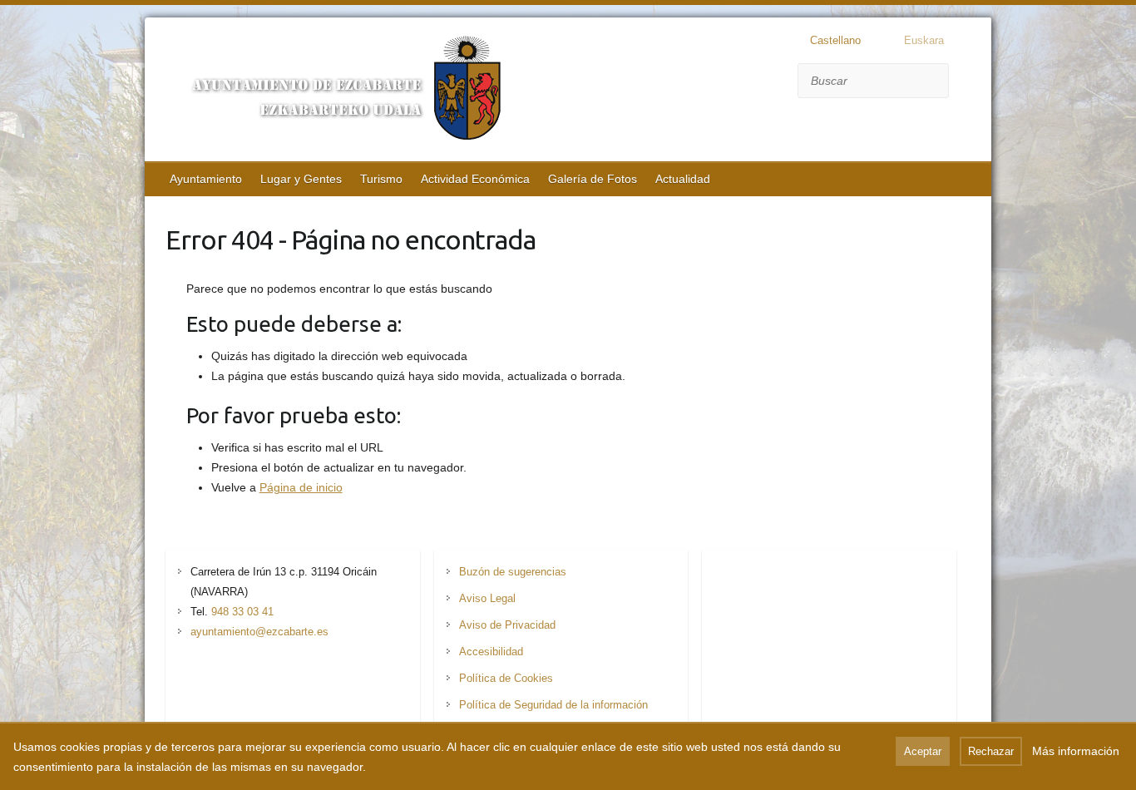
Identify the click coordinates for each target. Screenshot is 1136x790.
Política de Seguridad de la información (553, 705)
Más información (1075, 751)
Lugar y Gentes (301, 178)
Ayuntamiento (206, 178)
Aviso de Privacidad (507, 625)
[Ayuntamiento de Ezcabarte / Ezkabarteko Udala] (336, 91)
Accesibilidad (491, 651)
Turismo (381, 178)
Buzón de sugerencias (512, 571)
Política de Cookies (506, 678)
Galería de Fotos (592, 178)
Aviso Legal (487, 598)
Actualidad (682, 178)
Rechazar (991, 751)
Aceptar (922, 751)
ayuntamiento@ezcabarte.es (259, 631)
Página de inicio (301, 487)
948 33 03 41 (242, 611)
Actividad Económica (475, 178)
